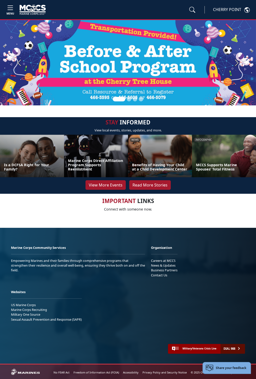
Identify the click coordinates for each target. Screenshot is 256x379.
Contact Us (159, 275)
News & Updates (163, 265)
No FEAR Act (62, 372)
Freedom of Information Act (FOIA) (96, 372)
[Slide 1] (119, 99)
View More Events (105, 185)
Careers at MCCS (163, 260)
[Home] (33, 10)
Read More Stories (150, 185)
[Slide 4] (141, 99)
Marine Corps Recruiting (29, 309)
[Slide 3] (135, 99)
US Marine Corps (23, 305)
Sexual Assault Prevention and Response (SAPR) (46, 319)
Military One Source (25, 314)
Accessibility (130, 372)
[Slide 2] (129, 99)
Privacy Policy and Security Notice (164, 372)
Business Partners (164, 270)
